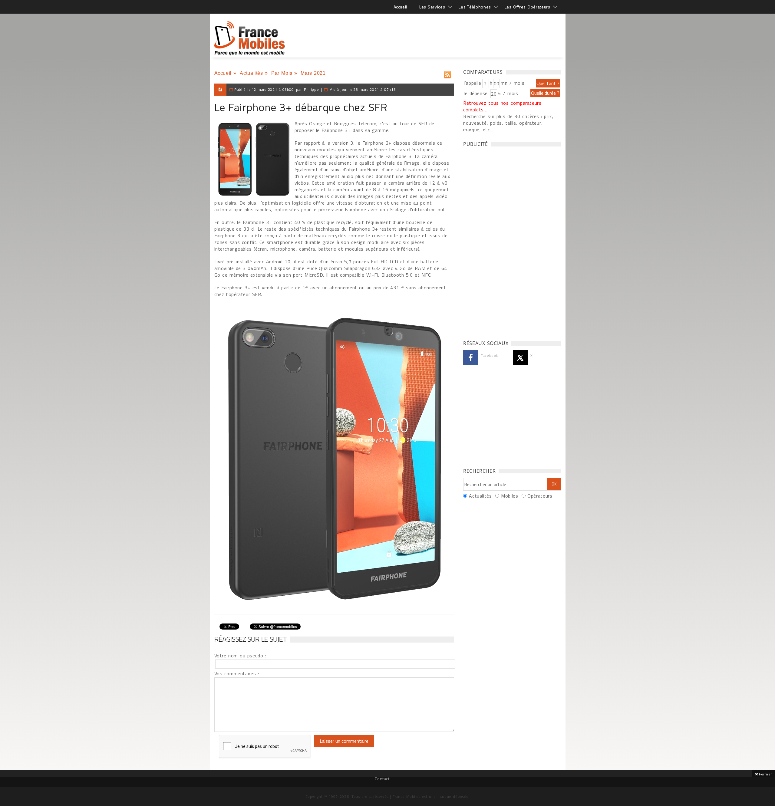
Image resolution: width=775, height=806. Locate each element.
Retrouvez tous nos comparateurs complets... (502, 106)
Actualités (251, 73)
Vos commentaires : (236, 673)
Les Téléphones (475, 7)
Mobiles (509, 495)
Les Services (432, 7)
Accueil (400, 7)
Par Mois (281, 73)
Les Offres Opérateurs (527, 7)
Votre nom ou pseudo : (240, 655)
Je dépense (476, 93)
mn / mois (512, 83)
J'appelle (472, 83)
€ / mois (508, 93)
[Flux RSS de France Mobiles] (447, 73)
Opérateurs (539, 495)
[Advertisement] (451, 37)
